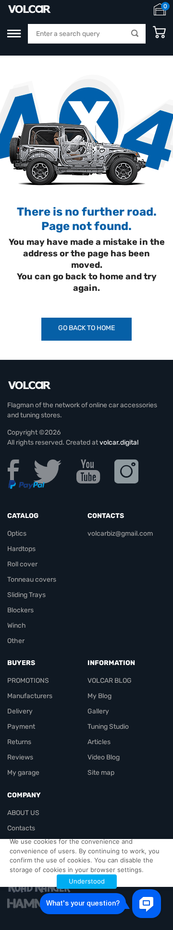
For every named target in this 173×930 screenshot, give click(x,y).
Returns (19, 742)
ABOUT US (23, 813)
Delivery (20, 711)
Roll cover (22, 564)
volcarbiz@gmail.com (120, 533)
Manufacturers (29, 696)
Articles (99, 742)
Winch (16, 625)
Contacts (21, 828)
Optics (16, 533)
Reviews (20, 757)
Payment (21, 727)
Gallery (98, 711)
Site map (100, 773)
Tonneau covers (31, 579)
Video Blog (103, 757)
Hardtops (21, 549)
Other (16, 641)
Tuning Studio (108, 727)
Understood (87, 881)
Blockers (20, 610)
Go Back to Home (86, 328)
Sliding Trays (26, 595)
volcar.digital (118, 442)
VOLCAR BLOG (109, 681)
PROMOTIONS (28, 681)
